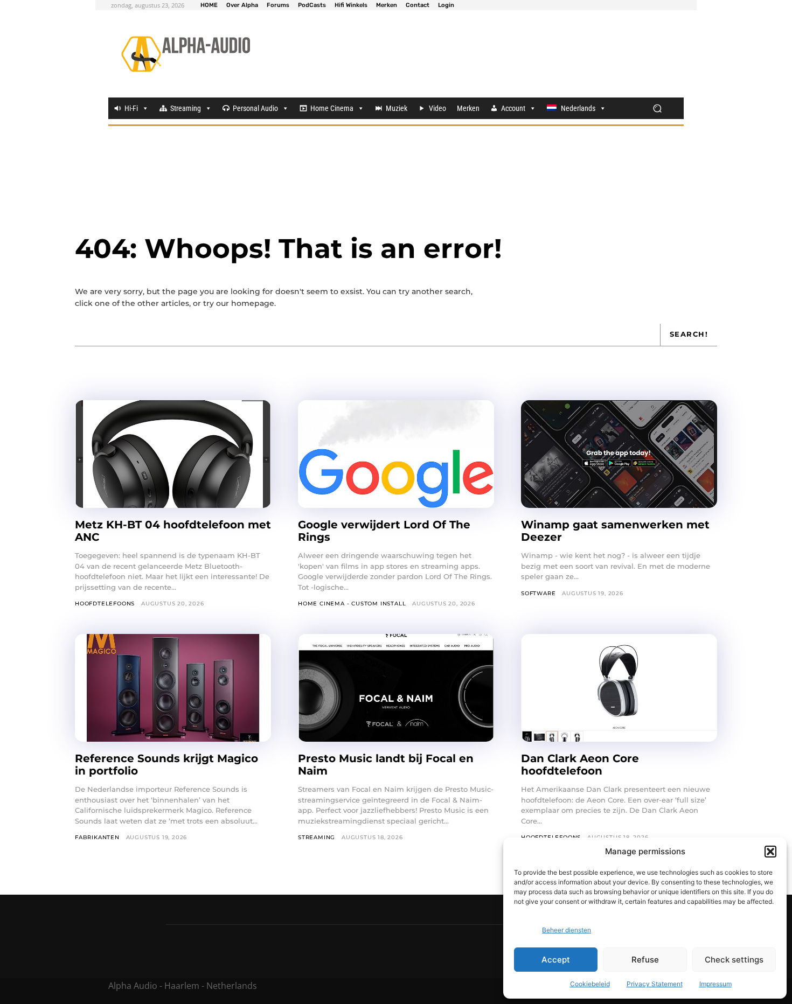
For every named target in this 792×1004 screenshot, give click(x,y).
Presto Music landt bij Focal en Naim (386, 764)
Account (513, 108)
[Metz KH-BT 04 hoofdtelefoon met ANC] (173, 454)
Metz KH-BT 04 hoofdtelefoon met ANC (173, 530)
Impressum (715, 984)
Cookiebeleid (590, 984)
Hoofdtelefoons (105, 603)
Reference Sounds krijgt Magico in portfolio (166, 764)
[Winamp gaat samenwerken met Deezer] (619, 454)
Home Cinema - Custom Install (352, 603)
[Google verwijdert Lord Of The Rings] (396, 454)
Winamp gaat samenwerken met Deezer (615, 530)
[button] (770, 851)
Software (538, 593)
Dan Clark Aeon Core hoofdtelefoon (580, 764)
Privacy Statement (655, 984)
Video (437, 108)
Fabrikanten (97, 837)
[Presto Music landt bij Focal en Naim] (396, 688)
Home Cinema (331, 108)
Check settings (734, 959)
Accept (555, 959)
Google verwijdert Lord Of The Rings (384, 530)
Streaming (185, 108)
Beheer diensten (566, 930)
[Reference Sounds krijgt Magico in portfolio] (173, 688)
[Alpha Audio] (185, 54)
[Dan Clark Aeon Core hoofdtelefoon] (619, 688)
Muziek (396, 108)
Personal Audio (255, 108)
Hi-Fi (131, 108)
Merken (468, 108)
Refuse (645, 959)
